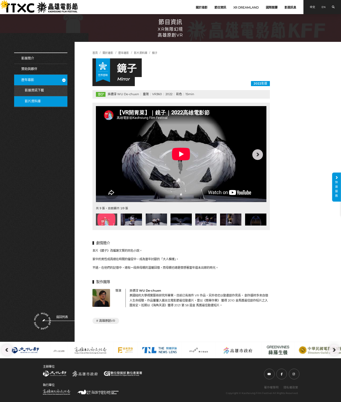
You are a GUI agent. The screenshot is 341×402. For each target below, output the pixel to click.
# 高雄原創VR (105, 321)
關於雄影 (202, 7)
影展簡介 (27, 58)
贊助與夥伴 (29, 69)
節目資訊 (220, 7)
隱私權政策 (290, 387)
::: (2, 3)
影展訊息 (290, 7)
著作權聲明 (271, 387)
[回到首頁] (41, 7)
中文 (312, 7)
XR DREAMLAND (246, 7)
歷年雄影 (27, 80)
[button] (104, 154)
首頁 (95, 53)
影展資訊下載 (34, 90)
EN (324, 7)
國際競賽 (272, 7)
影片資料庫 (33, 101)
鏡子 (154, 53)
